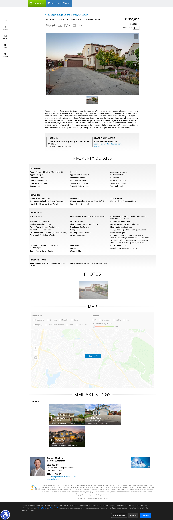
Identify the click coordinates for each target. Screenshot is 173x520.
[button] (5, 514)
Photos (5, 38)
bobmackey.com (53, 479)
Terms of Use (54, 508)
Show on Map (93, 356)
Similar (5, 56)
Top (5, 20)
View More (98, 146)
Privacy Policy (41, 508)
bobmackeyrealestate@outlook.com (108, 144)
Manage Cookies (119, 515)
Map (5, 47)
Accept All (145, 515)
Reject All (133, 515)
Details (5, 29)
